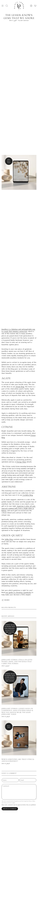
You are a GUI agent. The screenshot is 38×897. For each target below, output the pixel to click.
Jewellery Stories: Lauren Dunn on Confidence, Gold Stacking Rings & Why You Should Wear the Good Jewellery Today (17, 711)
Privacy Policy (32, 801)
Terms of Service (8, 802)
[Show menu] (2, 6)
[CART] (35, 6)
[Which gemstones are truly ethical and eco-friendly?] (19, 737)
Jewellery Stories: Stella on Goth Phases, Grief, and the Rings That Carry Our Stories (17, 661)
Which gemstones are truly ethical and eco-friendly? (18, 760)
